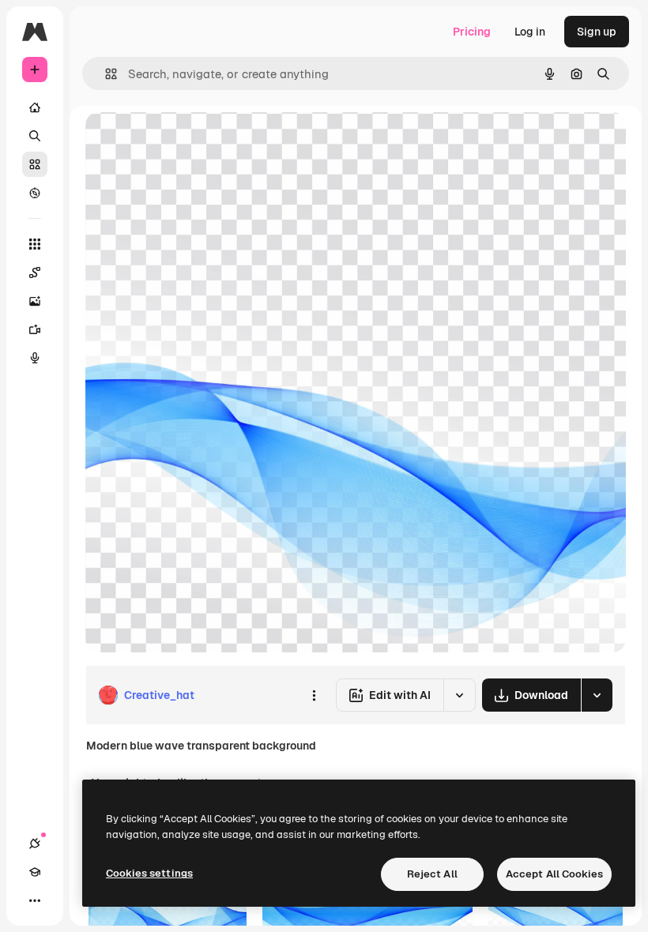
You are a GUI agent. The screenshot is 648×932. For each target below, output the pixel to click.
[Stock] (34, 164)
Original (186, 141)
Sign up (596, 31)
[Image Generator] (34, 301)
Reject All (432, 874)
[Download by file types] (596, 695)
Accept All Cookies (554, 874)
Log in (529, 31)
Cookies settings (149, 873)
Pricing (472, 31)
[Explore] (34, 192)
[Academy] (34, 872)
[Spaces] (34, 272)
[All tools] (34, 244)
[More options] (314, 695)
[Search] (34, 135)
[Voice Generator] (34, 357)
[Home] (34, 107)
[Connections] (34, 843)
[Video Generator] (34, 329)
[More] (34, 900)
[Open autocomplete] (104, 74)
